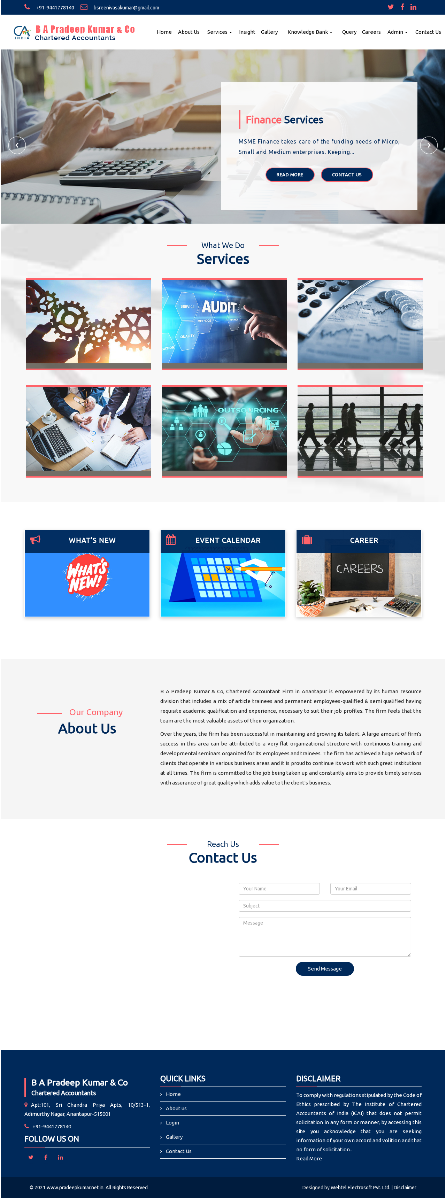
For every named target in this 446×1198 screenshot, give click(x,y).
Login (172, 1123)
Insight (247, 32)
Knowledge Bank (308, 32)
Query (349, 32)
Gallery (269, 32)
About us (176, 1108)
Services (218, 32)
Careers (371, 32)
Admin (395, 32)
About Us (189, 32)
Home (164, 32)
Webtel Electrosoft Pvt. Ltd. (360, 1187)
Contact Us (428, 32)
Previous (17, 145)
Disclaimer (405, 1187)
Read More (290, 174)
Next (429, 145)
